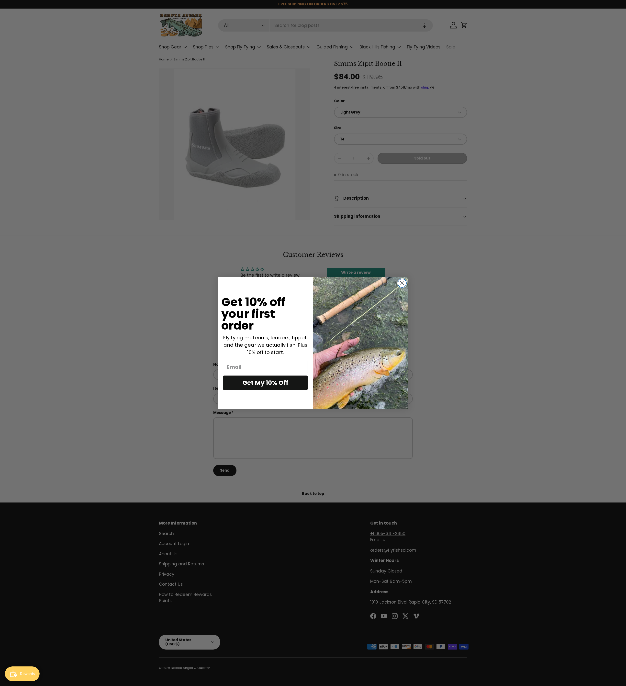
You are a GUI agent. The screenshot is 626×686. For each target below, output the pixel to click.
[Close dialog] (402, 283)
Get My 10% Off (265, 382)
